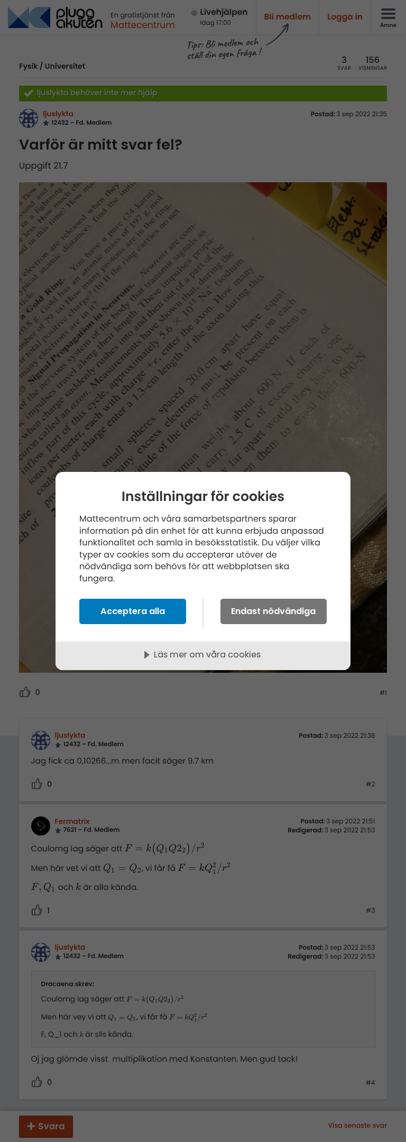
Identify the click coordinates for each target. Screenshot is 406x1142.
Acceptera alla (132, 611)
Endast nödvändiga (273, 611)
